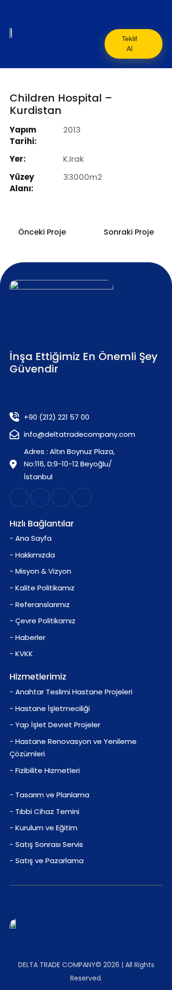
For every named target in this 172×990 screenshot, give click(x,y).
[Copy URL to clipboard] (81, 208)
